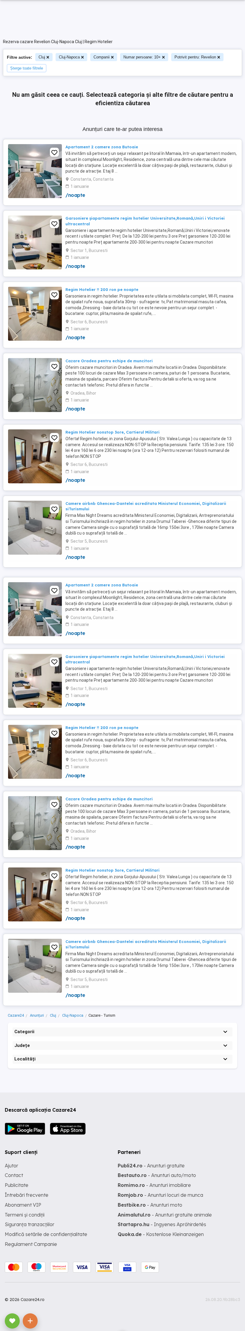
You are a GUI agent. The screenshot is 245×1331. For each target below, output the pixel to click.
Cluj (42, 57)
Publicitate (16, 1185)
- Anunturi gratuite (151, 1166)
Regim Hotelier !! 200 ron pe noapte (101, 289)
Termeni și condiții (25, 1215)
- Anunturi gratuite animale (165, 1215)
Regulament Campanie (31, 1244)
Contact (14, 1175)
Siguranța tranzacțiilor (29, 1224)
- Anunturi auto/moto (157, 1175)
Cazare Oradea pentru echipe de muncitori (109, 360)
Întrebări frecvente (26, 1195)
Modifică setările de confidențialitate (46, 1234)
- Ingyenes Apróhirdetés (162, 1224)
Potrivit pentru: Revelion (195, 57)
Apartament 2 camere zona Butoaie (101, 146)
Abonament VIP (23, 1205)
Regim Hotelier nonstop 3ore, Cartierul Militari (112, 432)
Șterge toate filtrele (26, 68)
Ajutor (11, 1166)
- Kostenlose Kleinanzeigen (161, 1234)
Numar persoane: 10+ (142, 57)
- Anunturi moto (150, 1205)
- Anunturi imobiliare (154, 1185)
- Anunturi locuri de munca (160, 1195)
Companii (102, 57)
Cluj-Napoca (69, 57)
